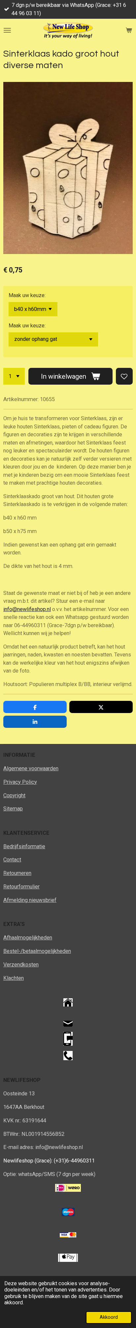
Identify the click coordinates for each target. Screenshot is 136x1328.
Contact (12, 859)
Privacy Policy (20, 782)
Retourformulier (21, 886)
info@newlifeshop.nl (27, 609)
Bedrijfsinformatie (24, 846)
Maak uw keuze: (27, 295)
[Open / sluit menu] (7, 30)
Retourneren (17, 873)
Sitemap (13, 808)
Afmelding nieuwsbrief (29, 900)
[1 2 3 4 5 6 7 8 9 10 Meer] (14, 376)
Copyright (14, 795)
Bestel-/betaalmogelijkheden (37, 951)
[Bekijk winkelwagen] (128, 30)
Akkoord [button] (109, 1317)
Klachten (13, 978)
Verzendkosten (21, 964)
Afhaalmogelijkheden (27, 937)
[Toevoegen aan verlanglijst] (124, 376)
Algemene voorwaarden (30, 768)
